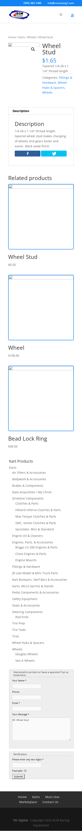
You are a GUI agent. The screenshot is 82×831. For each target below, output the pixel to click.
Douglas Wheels (26, 654)
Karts (21, 37)
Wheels (31, 37)
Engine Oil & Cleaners (27, 536)
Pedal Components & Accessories (35, 592)
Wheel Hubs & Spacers (28, 643)
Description (21, 111)
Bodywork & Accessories (29, 479)
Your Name (19, 680)
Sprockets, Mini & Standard (34, 529)
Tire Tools (19, 630)
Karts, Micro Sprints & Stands (33, 586)
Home (12, 37)
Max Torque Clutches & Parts (35, 516)
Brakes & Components (27, 486)
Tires (15, 636)
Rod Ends (22, 617)
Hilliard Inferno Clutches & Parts (38, 510)
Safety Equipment (24, 599)
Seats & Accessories (26, 605)
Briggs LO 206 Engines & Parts (36, 547)
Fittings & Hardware (26, 567)
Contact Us (50, 802)
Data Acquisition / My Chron (32, 492)
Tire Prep (18, 623)
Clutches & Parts (26, 503)
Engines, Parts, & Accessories (32, 542)
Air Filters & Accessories (29, 473)
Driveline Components (28, 498)
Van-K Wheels (25, 661)
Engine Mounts (26, 560)
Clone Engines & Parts (30, 554)
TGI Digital (20, 820)
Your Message (20, 714)
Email (16, 702)
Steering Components (27, 612)
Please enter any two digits (28, 759)
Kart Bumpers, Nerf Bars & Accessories (39, 580)
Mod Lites (52, 797)
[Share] (27, 154)
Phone (15, 691)
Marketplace (28, 802)
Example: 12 (19, 770)
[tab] (41, 111)
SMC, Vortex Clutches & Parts (35, 523)
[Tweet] (54, 154)
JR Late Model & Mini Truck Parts (35, 573)
